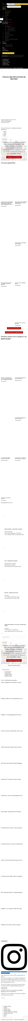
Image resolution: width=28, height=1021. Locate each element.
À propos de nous (7, 1006)
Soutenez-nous (7, 1009)
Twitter (5, 60)
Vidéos (6, 20)
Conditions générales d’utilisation (10, 1011)
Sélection (4, 41)
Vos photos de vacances (9, 46)
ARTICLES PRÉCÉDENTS (14, 328)
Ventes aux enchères (8, 19)
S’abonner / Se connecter (8, 53)
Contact (4, 48)
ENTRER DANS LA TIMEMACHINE (14, 332)
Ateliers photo (7, 36)
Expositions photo (8, 26)
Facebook (6, 59)
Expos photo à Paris (11, 29)
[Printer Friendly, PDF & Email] (3, 125)
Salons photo (7, 32)
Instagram (6, 62)
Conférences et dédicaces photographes (11, 39)
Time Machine (7, 22)
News (6, 16)
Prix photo (6, 37)
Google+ (5, 63)
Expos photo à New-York (11, 30)
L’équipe (5, 1007)
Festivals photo (7, 33)
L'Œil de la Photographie (6, 121)
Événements (5, 23)
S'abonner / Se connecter (14, 157)
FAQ (3, 47)
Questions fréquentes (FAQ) (14, 665)
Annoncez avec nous (8, 1013)
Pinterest (6, 64)
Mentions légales (7, 1010)
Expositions (7, 15)
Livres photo (7, 40)
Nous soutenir (5, 50)
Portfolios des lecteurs (8, 44)
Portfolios (4, 43)
